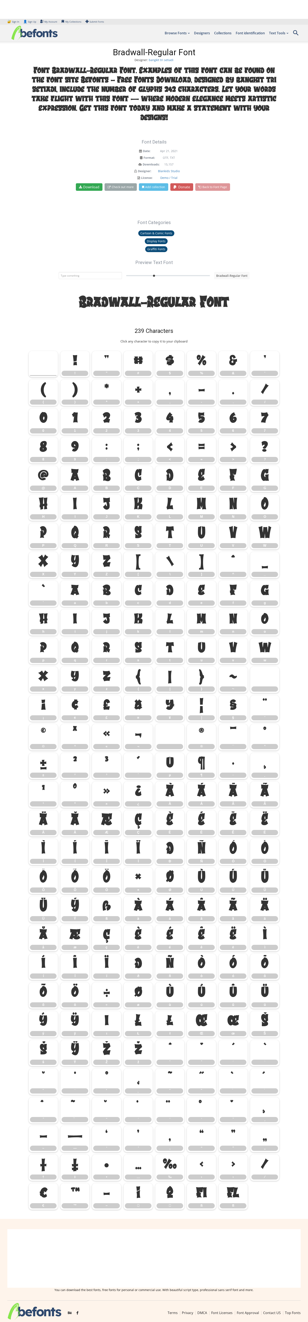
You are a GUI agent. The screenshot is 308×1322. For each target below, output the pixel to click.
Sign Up (29, 21)
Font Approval (248, 1313)
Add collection (155, 187)
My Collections (73, 21)
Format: (149, 158)
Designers (202, 33)
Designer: (144, 171)
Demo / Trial (168, 178)
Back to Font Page (214, 187)
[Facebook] (77, 1313)
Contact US (272, 1313)
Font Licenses (222, 1313)
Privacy (187, 1313)
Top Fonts (293, 1313)
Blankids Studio (169, 171)
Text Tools (277, 33)
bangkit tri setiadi (161, 60)
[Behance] (70, 1313)
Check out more (123, 187)
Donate (183, 187)
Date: (146, 151)
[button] (296, 34)
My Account (50, 21)
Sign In (13, 21)
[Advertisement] (154, 1258)
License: (147, 178)
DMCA (202, 1313)
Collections (223, 33)
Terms (173, 1313)
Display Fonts (156, 241)
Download (91, 187)
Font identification (250, 33)
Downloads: (151, 164)
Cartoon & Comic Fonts (156, 233)
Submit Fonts (96, 21)
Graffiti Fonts (156, 249)
